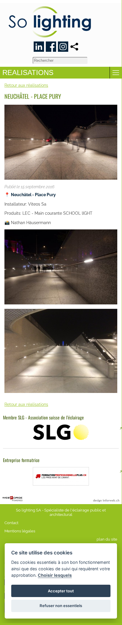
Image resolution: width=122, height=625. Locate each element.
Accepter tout (61, 591)
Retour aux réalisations (26, 85)
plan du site (107, 539)
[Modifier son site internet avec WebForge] (12, 499)
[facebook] (51, 46)
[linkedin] (39, 46)
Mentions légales (19, 531)
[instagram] (63, 46)
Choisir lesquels (55, 575)
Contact (11, 523)
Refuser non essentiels (61, 605)
